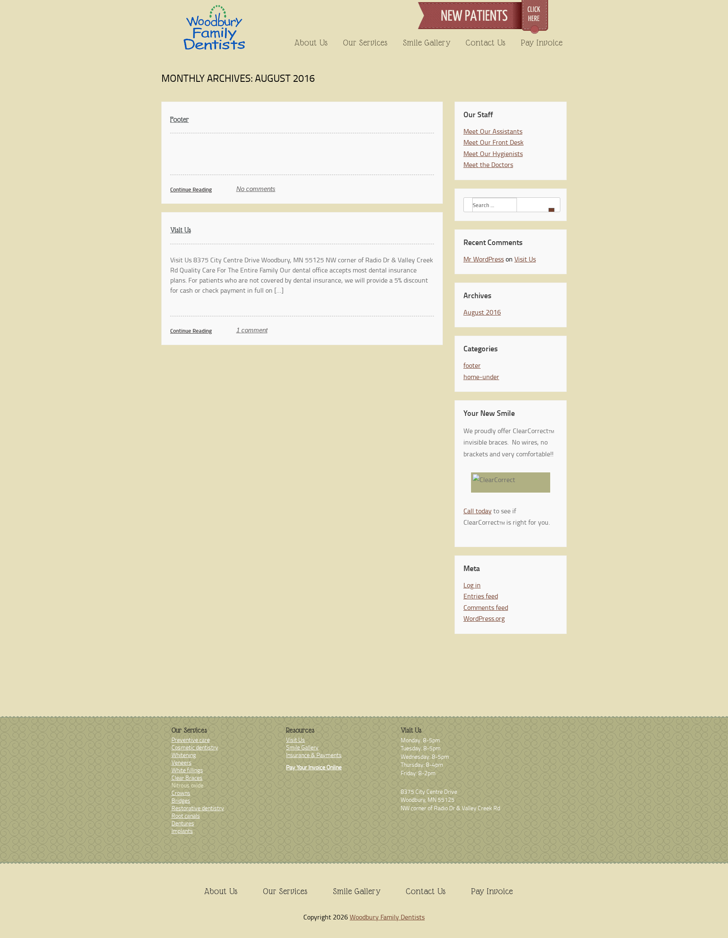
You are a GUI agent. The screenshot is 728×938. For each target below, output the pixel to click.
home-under (481, 376)
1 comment (252, 330)
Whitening (183, 755)
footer (472, 365)
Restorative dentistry (197, 808)
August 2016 (482, 312)
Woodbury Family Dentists (387, 917)
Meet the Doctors (488, 164)
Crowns (180, 793)
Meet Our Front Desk (493, 142)
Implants (182, 831)
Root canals (185, 815)
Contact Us (486, 42)
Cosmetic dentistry (194, 747)
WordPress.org (484, 618)
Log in (472, 585)
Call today (477, 510)
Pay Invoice (541, 42)
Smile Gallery (426, 42)
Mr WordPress (483, 259)
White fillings (187, 770)
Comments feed (485, 607)
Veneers (181, 762)
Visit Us (180, 230)
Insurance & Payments (314, 755)
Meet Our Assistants (492, 131)
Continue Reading (191, 189)
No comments (256, 188)
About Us (311, 42)
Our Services (365, 42)
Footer (179, 120)
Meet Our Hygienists (493, 153)
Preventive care (190, 740)
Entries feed (480, 596)
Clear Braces (187, 778)
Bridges (180, 800)
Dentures (182, 823)
